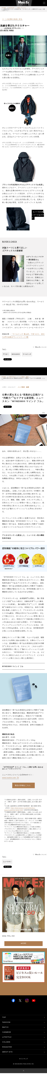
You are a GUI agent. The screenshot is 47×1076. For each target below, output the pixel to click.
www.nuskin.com (9, 778)
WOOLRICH (16, 354)
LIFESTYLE (12, 377)
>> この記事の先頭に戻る (12, 19)
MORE (23, 943)
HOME (4, 8)
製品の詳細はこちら (23, 785)
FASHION (11, 8)
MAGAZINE (7, 1047)
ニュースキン (7, 861)
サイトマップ (23, 1059)
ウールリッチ (27, 354)
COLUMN (6, 1042)
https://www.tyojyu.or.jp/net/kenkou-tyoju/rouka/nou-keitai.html (19, 809)
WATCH (5, 1027)
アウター (6, 354)
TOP (4, 1017)
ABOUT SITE (7, 1052)
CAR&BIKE (6, 1032)
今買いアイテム (21, 8)
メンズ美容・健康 (23, 377)
